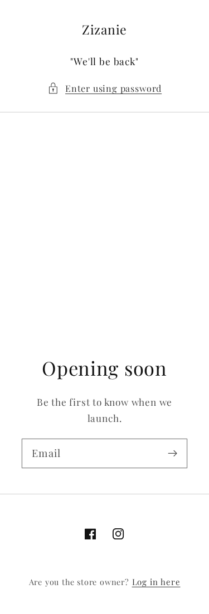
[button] (104, 88)
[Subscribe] (172, 453)
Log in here (156, 581)
